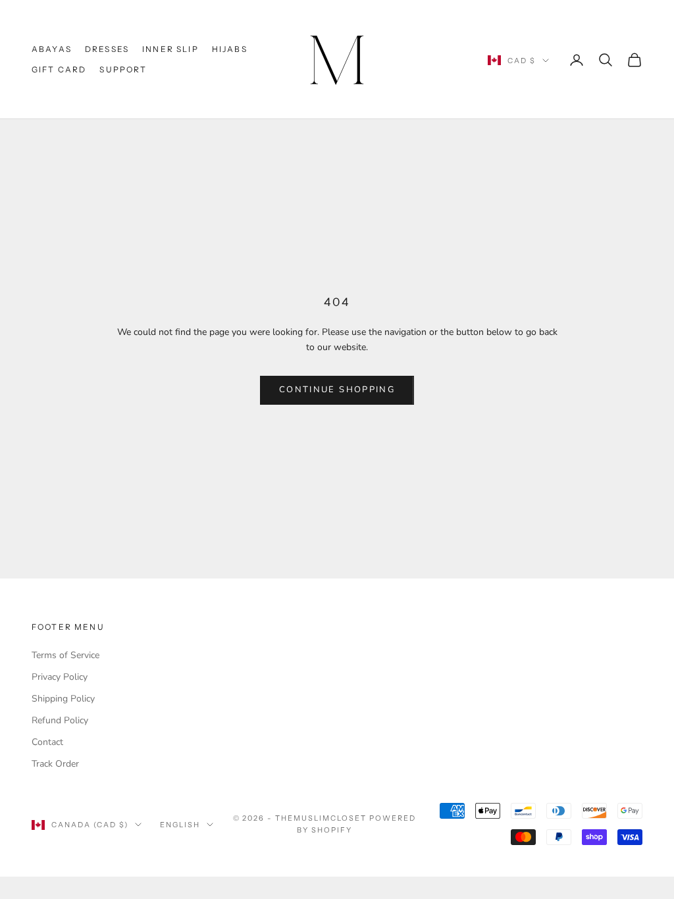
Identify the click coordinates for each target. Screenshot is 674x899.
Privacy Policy (60, 677)
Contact (47, 742)
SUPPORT (123, 69)
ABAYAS (52, 49)
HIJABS (229, 49)
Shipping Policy (63, 698)
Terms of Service (65, 655)
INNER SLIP (170, 49)
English (180, 824)
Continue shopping (337, 390)
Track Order (55, 764)
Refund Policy (60, 720)
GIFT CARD (59, 69)
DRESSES (107, 49)
